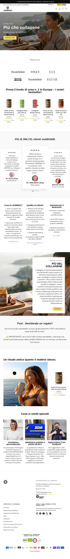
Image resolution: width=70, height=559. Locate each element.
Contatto (6, 507)
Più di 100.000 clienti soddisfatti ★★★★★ (16, 5)
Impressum (6, 519)
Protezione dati (8, 521)
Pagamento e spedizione (10, 510)
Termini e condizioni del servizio (12, 524)
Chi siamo (56, 235)
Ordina (57, 309)
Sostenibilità (13, 241)
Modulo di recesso (8, 530)
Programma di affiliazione (11, 513)
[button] (8, 120)
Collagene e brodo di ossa (35, 243)
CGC (4, 516)
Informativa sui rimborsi (10, 527)
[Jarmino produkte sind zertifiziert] (61, 5)
